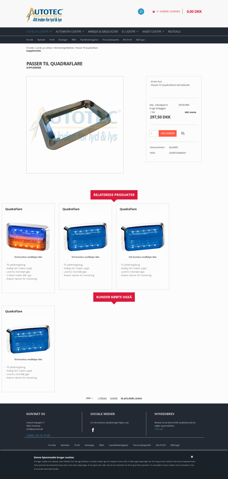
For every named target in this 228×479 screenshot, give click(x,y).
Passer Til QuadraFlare (62, 49)
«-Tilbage (102, 398)
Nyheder (41, 39)
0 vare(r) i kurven (168, 11)
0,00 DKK (194, 11)
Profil (52, 39)
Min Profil (127, 39)
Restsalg (174, 31)
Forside (29, 39)
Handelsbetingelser (89, 39)
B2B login (140, 39)
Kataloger (63, 39)
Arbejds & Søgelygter (103, 31)
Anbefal (114, 398)
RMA (74, 39)
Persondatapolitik (111, 39)
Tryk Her (159, 429)
